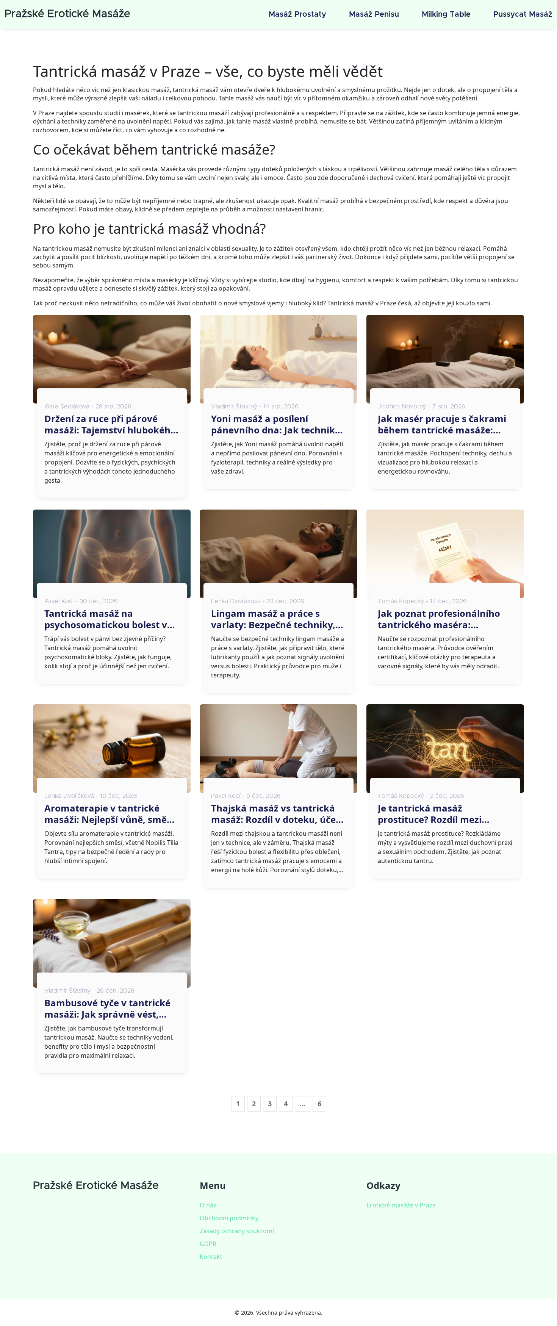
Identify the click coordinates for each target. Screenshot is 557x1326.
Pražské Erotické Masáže (67, 14)
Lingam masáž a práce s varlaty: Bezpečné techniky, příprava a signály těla (273, 619)
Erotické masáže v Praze (401, 1205)
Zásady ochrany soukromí (237, 1231)
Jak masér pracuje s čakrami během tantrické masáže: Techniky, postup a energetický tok (442, 424)
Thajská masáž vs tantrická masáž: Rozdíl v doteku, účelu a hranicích (277, 813)
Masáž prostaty (297, 14)
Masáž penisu (374, 14)
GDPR (208, 1244)
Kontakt (211, 1257)
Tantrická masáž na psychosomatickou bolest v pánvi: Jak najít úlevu (105, 619)
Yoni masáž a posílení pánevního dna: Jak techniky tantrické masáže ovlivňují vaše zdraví (275, 424)
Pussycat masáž (522, 14)
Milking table (446, 14)
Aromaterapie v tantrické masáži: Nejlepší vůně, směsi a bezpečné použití (109, 813)
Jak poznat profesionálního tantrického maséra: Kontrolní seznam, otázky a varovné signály (440, 619)
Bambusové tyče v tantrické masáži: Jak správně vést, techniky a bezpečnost (107, 1008)
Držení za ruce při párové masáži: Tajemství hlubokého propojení (110, 424)
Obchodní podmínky (229, 1218)
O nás (208, 1205)
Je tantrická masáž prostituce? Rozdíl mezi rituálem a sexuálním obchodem (430, 813)
